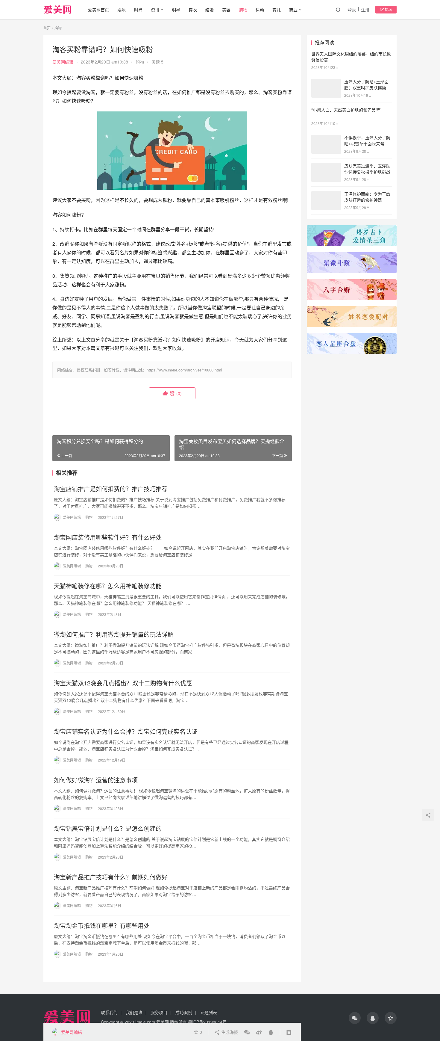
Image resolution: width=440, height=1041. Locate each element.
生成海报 (229, 1032)
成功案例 (183, 1012)
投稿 (388, 9)
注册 (365, 10)
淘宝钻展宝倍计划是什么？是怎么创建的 (108, 828)
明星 (176, 10)
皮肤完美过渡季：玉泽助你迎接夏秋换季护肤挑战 (367, 169)
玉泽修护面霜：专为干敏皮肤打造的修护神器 (367, 197)
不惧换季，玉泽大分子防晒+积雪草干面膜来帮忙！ (367, 143)
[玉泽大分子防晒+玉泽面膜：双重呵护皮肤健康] (326, 82)
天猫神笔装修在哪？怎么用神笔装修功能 (108, 586)
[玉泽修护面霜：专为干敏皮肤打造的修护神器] (326, 194)
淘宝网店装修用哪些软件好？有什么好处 (108, 537)
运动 (260, 10)
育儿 (276, 10)
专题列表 (208, 1012)
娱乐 (121, 10)
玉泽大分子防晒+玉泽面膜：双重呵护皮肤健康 (366, 84)
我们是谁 (134, 1012)
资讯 (155, 10)
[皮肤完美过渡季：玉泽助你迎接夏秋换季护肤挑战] (326, 166)
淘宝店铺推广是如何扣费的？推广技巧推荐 (111, 489)
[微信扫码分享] (247, 1032)
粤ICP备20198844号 (207, 1022)
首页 (47, 27)
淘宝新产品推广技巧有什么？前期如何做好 (111, 877)
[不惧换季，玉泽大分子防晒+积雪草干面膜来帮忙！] (326, 138)
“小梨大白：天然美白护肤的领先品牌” (346, 110)
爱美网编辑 (62, 62)
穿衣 (193, 10)
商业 (293, 10)
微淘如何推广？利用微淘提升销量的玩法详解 (114, 634)
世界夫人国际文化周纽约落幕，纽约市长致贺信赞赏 (351, 57)
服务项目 (159, 1012)
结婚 (209, 10)
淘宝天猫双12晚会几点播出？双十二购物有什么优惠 (123, 683)
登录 (352, 10)
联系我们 (109, 1012)
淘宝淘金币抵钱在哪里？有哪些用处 (102, 925)
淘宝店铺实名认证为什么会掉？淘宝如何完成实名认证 (126, 731)
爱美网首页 (98, 10)
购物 (243, 10)
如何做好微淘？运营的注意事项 (96, 780)
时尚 (138, 10)
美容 (226, 10)
